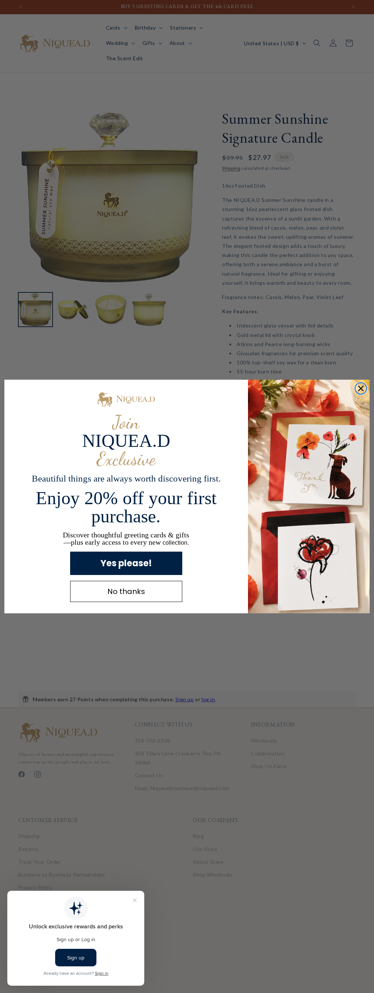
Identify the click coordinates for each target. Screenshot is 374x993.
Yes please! (126, 563)
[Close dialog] (361, 388)
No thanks (126, 591)
